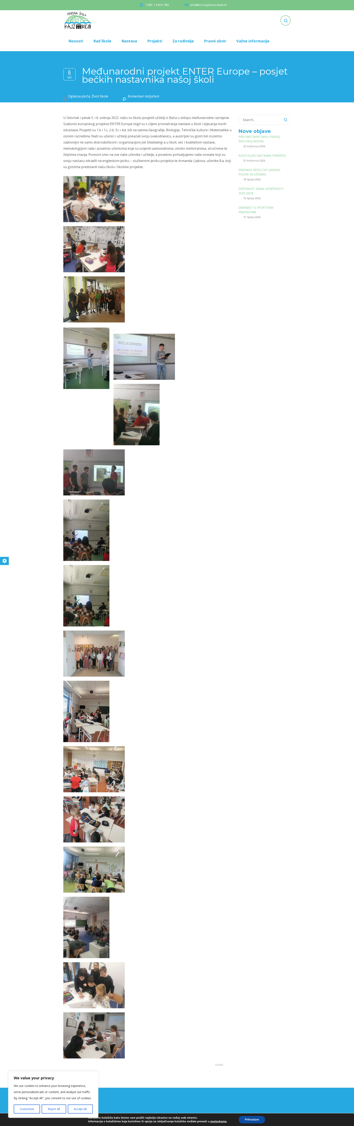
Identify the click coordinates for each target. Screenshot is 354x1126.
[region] (53, 1094)
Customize (27, 1109)
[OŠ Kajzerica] (78, 20)
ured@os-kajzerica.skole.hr (208, 5)
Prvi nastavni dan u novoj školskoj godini (259, 139)
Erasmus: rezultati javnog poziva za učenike (259, 172)
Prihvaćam (252, 1119)
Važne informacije (252, 40)
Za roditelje (183, 40)
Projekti (154, 40)
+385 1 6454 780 (157, 5)
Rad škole (102, 40)
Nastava (129, 40)
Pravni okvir (215, 40)
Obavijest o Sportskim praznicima (255, 210)
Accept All (80, 1109)
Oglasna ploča (79, 96)
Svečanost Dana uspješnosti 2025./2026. (260, 191)
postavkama (218, 1121)
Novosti (75, 40)
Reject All (54, 1109)
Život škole (100, 96)
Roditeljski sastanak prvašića (262, 155)
